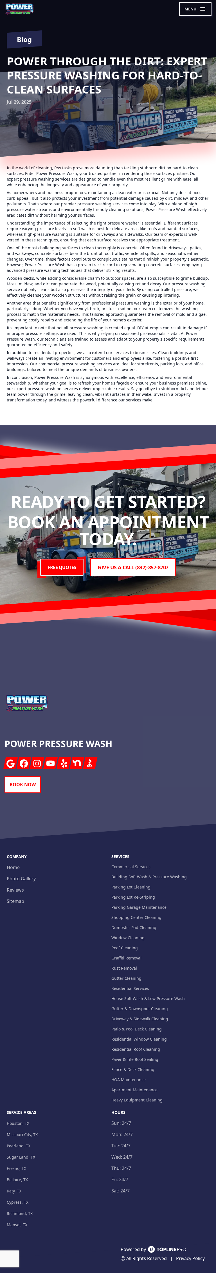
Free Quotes (62, 567)
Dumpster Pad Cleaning (133, 927)
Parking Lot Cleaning (130, 887)
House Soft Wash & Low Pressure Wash (148, 998)
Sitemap (15, 901)
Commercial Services (130, 866)
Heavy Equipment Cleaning (137, 1100)
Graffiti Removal (126, 958)
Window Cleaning (128, 937)
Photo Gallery (21, 879)
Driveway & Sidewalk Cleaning (139, 1018)
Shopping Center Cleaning (136, 917)
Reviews (15, 890)
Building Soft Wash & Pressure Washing (149, 876)
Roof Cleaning (124, 947)
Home (13, 867)
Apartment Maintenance (134, 1089)
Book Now (23, 784)
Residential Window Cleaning (139, 1039)
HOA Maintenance (128, 1079)
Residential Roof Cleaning (135, 1049)
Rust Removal (124, 968)
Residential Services (130, 988)
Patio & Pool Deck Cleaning (136, 1029)
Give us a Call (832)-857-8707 (133, 567)
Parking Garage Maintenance (138, 907)
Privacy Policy (190, 1258)
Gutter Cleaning (126, 978)
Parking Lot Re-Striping (133, 897)
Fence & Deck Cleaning (132, 1069)
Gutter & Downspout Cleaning (139, 1008)
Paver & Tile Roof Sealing (134, 1059)
